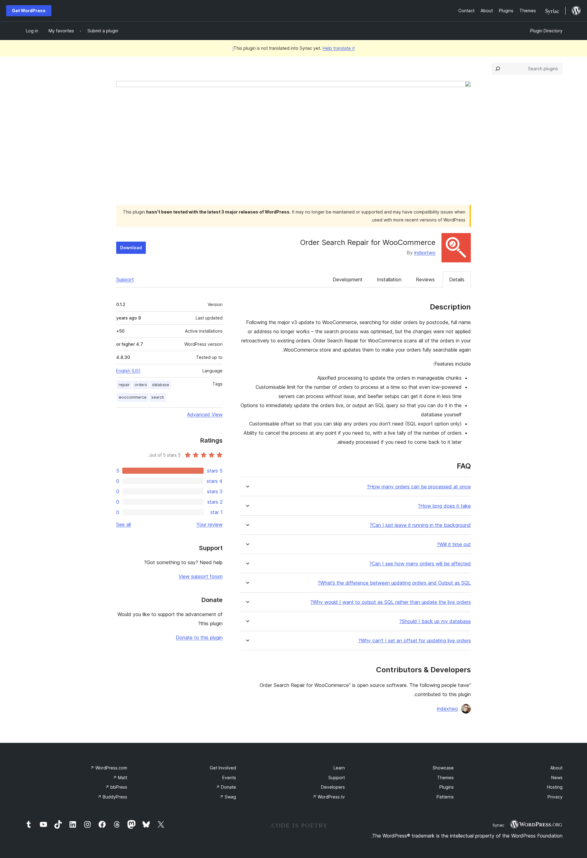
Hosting (555, 787)
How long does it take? (444, 506)
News (557, 777)
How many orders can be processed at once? (419, 487)
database (160, 384)
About (556, 767)
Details (456, 279)
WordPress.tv (328, 796)
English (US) (128, 370)
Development (348, 279)
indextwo (424, 253)
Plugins (446, 787)
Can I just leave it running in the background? (420, 525)
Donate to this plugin (199, 637)
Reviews (425, 279)
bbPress (116, 787)
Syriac (498, 825)
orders (141, 384)
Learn (339, 767)
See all (123, 524)
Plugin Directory (546, 30)
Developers (333, 787)
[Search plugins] (498, 69)
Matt (120, 777)
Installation (389, 279)
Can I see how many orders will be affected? (420, 564)
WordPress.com (108, 767)
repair (124, 384)
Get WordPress (29, 10)
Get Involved (223, 767)
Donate (226, 787)
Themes (445, 777)
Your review (209, 524)
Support (125, 279)
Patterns (445, 796)
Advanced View (205, 414)
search (157, 397)
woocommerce (132, 397)
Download (131, 247)
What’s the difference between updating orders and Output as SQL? (394, 583)
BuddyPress (112, 796)
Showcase (443, 767)
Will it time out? (454, 544)
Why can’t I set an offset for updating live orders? (414, 641)
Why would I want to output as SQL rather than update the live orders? (390, 602)
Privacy (555, 796)
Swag (228, 796)
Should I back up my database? (435, 621)
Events (229, 777)
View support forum (201, 576)
